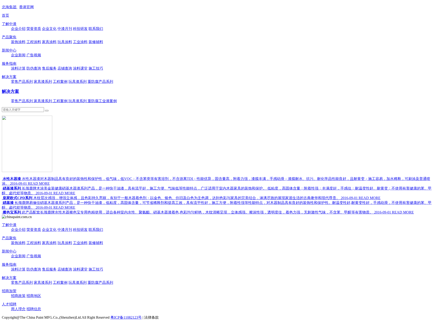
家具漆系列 (43, 81)
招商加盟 (9, 291)
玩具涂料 (64, 42)
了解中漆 (9, 24)
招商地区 (33, 296)
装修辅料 (96, 42)
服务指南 (9, 63)
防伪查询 (33, 68)
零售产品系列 (22, 81)
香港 (26, 7)
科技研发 (80, 29)
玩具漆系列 (77, 81)
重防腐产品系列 (100, 81)
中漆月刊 (64, 29)
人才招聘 (9, 304)
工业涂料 (80, 42)
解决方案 (9, 77)
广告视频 (33, 55)
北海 (9, 7)
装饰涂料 (18, 42)
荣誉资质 (33, 29)
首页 (5, 15)
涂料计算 (18, 68)
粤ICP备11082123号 (126, 317)
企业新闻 (18, 55)
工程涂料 (33, 42)
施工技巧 (96, 68)
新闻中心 (9, 50)
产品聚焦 (9, 37)
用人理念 (18, 309)
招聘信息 (33, 309)
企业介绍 (18, 29)
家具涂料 (49, 42)
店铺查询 (64, 68)
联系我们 (96, 29)
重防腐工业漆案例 (102, 101)
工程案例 (60, 81)
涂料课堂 (80, 68)
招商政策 (18, 296)
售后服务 (49, 68)
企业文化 (49, 29)
